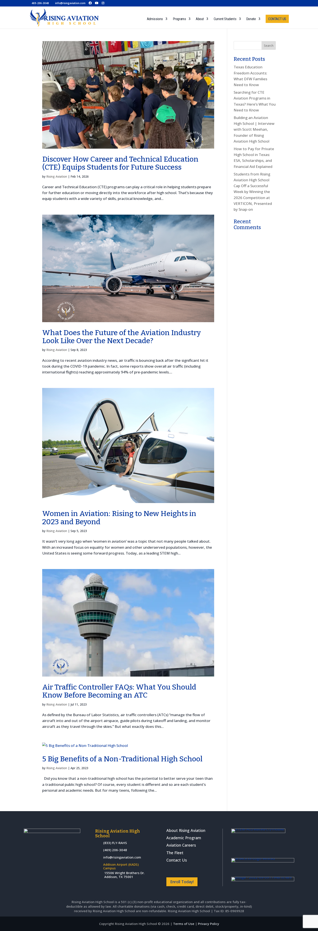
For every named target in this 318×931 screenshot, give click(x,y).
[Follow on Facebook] (169, 869)
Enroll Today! (182, 881)
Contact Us (176, 860)
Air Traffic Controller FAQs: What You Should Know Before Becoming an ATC (119, 691)
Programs (179, 19)
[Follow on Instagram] (181, 869)
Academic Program (183, 837)
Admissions (155, 19)
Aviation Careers (181, 845)
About (200, 19)
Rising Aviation (56, 176)
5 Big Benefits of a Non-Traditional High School (122, 758)
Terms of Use (183, 923)
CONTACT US (277, 19)
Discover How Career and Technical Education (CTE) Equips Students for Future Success (120, 163)
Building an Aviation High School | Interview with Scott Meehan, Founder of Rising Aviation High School (254, 129)
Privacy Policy (208, 923)
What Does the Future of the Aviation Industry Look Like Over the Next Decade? (121, 336)
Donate (251, 19)
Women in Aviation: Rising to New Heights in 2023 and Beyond (119, 517)
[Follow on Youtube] (193, 869)
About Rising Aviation (185, 830)
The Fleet (174, 852)
